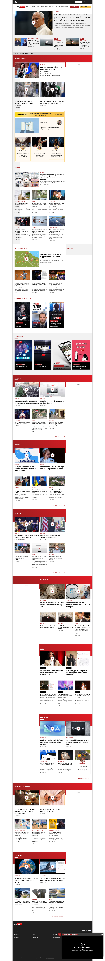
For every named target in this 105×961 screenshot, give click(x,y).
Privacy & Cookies (44, 956)
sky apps (35, 937)
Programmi (36, 948)
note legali (55, 940)
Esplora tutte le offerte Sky (28, 2)
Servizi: (35, 931)
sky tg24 (16, 937)
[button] (52, 53)
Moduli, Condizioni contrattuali (33, 956)
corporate (55, 948)
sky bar (35, 943)
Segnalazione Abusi (50, 958)
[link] (59, 934)
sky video (16, 940)
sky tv (35, 934)
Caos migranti (30, 6)
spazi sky (35, 946)
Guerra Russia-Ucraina (62, 6)
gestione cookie (56, 934)
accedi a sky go (84, 930)
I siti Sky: (16, 931)
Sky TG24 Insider (85, 6)
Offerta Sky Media (57, 946)
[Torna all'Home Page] (21, 7)
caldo (38, 6)
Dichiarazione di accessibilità (60, 943)
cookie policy (56, 937)
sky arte (16, 943)
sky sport (16, 934)
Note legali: (55, 931)
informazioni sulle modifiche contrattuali (56, 956)
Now (34, 940)
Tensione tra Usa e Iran (47, 6)
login (88, 2)
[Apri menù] (15, 7)
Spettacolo (74, 6)
